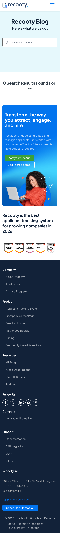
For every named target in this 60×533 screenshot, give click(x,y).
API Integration (15, 446)
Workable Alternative (19, 418)
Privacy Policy (16, 527)
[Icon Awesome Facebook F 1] (5, 402)
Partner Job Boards (17, 330)
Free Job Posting (16, 323)
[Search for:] (30, 42)
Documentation (16, 439)
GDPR (9, 453)
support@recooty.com (17, 499)
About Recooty (15, 276)
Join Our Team (14, 284)
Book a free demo (19, 164)
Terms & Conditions (31, 523)
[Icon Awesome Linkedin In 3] (21, 402)
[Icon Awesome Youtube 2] (29, 402)
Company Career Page (20, 316)
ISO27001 (12, 461)
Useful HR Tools (15, 377)
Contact (33, 527)
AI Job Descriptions (18, 369)
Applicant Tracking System (23, 308)
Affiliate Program (16, 291)
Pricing (10, 338)
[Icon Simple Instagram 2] (36, 402)
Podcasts (12, 384)
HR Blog (11, 362)
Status (12, 523)
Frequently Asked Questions (24, 345)
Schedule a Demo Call (20, 508)
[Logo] (13, 402)
